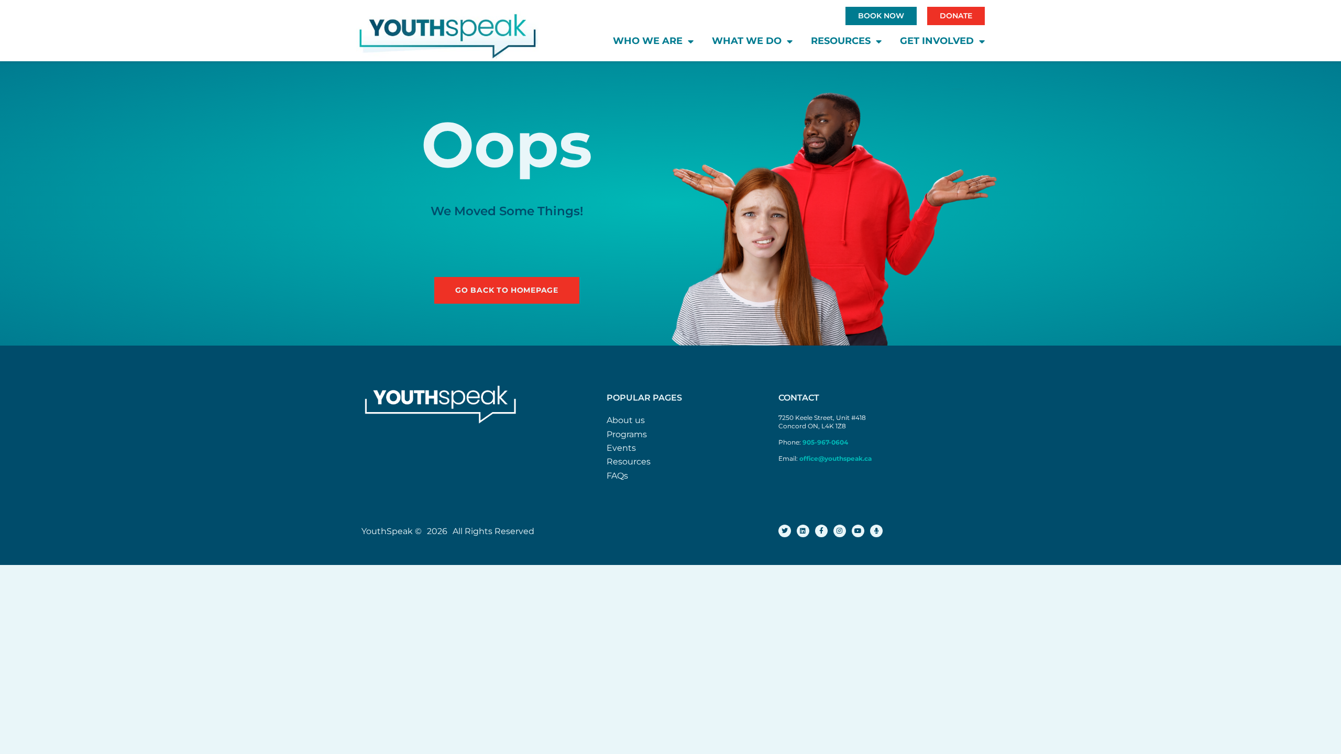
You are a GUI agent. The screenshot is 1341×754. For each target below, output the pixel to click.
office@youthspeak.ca (835, 458)
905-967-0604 (826, 442)
